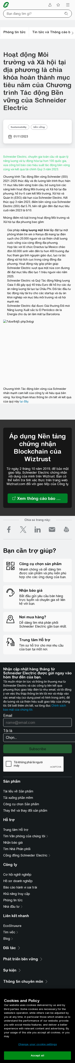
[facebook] (9, 529)
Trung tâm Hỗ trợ (15, 830)
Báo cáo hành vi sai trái (20, 887)
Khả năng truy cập (16, 894)
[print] (66, 529)
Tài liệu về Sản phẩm (18, 791)
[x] (23, 529)
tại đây (24, 401)
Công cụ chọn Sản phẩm (21, 804)
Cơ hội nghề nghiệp (17, 874)
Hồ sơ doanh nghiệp (18, 881)
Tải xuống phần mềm (18, 798)
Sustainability (19, 127)
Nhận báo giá (13, 842)
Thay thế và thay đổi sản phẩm (25, 810)
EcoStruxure (12, 926)
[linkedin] (37, 529)
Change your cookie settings (37, 1044)
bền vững (39, 127)
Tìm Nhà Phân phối (16, 849)
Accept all (37, 1055)
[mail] (52, 529)
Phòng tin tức (13, 900)
